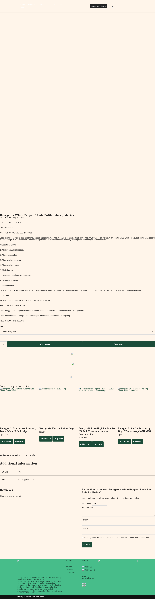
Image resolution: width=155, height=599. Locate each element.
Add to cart (45, 344)
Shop (22, 8)
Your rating (87, 503)
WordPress (39, 597)
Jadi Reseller (44, 5)
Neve (19, 597)
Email (85, 529)
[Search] (116, 6)
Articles (69, 567)
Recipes (31, 5)
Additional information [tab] (10, 455)
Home (22, 5)
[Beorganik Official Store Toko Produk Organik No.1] (77, 6)
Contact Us (57, 5)
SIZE (2, 327)
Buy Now (118, 344)
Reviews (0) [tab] (30, 455)
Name (85, 520)
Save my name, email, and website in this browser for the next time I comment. (117, 537)
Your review (87, 508)
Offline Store (71, 573)
